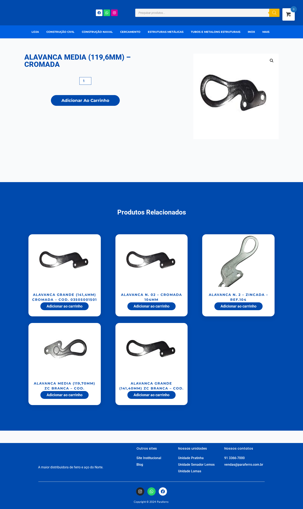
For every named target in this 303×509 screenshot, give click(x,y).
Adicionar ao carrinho (85, 100)
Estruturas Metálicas (165, 31)
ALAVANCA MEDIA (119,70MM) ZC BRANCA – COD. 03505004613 (64, 387)
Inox (251, 31)
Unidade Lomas (189, 471)
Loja (35, 31)
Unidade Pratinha (191, 458)
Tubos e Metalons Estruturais (215, 31)
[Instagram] (114, 12)
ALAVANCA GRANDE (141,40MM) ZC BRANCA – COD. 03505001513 (151, 387)
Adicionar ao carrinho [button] (64, 306)
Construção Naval (97, 31)
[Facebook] (99, 12)
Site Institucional (148, 458)
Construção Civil (60, 31)
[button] (267, 31)
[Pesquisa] (274, 13)
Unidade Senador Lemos (196, 465)
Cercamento (130, 31)
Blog (139, 465)
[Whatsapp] (106, 12)
